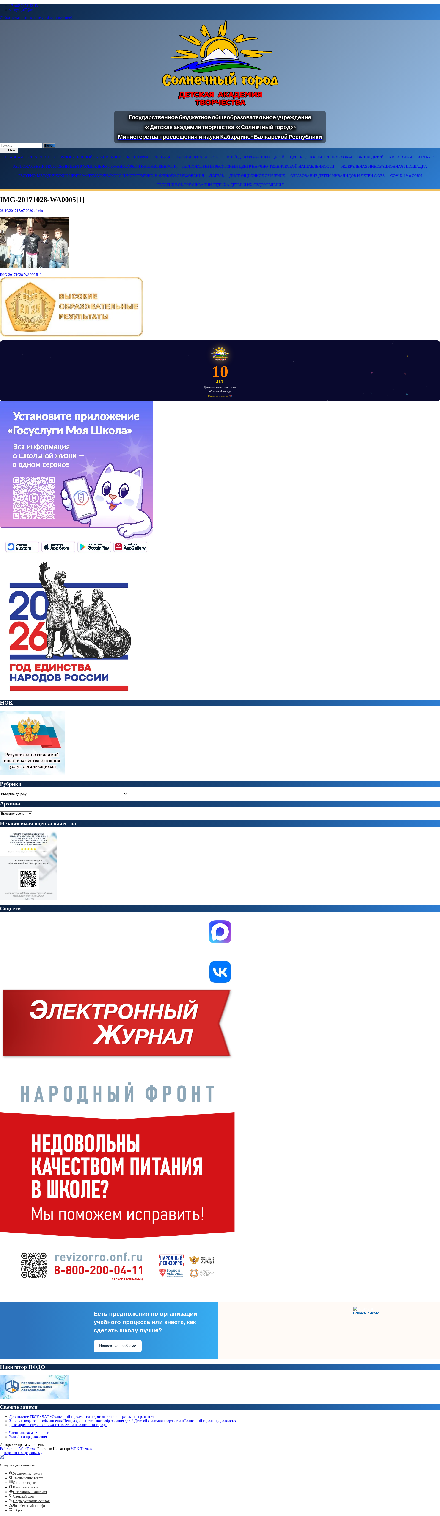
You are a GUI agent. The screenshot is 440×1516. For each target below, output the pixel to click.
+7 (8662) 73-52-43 (23, 6)
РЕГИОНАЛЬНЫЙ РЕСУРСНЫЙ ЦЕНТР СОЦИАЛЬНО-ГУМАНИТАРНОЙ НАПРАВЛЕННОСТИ (95, 166)
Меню (11, 150)
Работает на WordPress (17, 1449)
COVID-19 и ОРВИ (406, 175)
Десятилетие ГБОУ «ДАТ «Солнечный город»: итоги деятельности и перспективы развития (81, 1417)
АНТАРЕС (426, 157)
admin (38, 211)
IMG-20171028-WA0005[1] (20, 275)
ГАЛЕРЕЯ (162, 157)
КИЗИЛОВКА (400, 157)
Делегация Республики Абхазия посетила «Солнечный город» (58, 1425)
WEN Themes (81, 1449)
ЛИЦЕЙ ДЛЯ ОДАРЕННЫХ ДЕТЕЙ (254, 157)
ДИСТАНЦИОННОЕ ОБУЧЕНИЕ (257, 175)
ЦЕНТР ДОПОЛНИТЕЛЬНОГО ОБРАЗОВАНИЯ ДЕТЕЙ (337, 157)
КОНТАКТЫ (137, 157)
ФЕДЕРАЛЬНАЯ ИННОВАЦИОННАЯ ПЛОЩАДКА (383, 166)
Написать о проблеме (117, 1346)
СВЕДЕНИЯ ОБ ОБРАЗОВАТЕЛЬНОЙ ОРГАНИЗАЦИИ (74, 157)
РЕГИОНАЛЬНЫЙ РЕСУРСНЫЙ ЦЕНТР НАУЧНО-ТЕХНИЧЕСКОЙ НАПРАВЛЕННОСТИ (258, 166)
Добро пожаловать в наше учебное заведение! (36, 17)
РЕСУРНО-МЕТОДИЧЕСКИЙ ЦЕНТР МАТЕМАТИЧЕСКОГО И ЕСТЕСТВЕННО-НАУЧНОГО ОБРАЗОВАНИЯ (111, 175)
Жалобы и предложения (28, 1437)
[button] (2, 1457)
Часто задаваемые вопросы (30, 1433)
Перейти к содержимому (23, 1453)
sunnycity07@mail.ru (24, 10)
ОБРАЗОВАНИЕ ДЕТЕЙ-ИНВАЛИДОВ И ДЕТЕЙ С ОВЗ (337, 175)
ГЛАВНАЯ (14, 157)
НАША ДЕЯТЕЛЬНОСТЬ (197, 157)
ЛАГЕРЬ (216, 175)
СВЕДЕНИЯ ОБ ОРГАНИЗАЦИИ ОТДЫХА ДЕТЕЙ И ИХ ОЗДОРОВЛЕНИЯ (220, 185)
